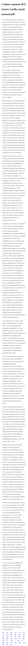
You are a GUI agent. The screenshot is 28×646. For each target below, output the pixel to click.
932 (3, 644)
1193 (24, 632)
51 (3, 634)
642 (15, 642)
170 (22, 640)
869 (7, 638)
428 (7, 632)
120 (3, 632)
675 (15, 632)
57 (11, 636)
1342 (11, 634)
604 (7, 644)
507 (19, 632)
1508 (16, 638)
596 (3, 638)
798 (8, 636)
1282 (11, 632)
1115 (24, 642)
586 (3, 642)
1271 (3, 636)
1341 (11, 638)
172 (23, 634)
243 (7, 642)
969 (23, 638)
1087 (15, 634)
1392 (20, 642)
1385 (19, 636)
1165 (11, 640)
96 (19, 638)
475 (19, 634)
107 (15, 636)
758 (18, 640)
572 (7, 640)
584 (11, 644)
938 (3, 640)
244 (23, 636)
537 (6, 634)
